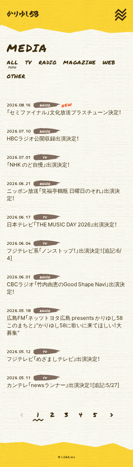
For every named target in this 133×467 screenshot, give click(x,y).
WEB (108, 62)
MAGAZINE (79, 62)
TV (28, 62)
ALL (12, 62)
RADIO (48, 62)
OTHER (16, 76)
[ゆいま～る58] (23, 14)
